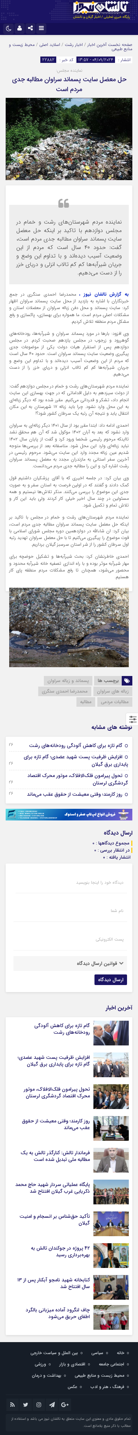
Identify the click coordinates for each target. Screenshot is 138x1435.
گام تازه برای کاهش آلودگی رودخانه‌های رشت (75, 745)
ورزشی (40, 1364)
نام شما (117, 911)
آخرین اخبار (97, 44)
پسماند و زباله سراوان (68, 680)
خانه (120, 1353)
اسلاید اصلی (49, 44)
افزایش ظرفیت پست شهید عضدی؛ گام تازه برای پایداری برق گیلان (76, 760)
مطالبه (86, 702)
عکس (72, 1386)
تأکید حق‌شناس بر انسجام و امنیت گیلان (54, 1219)
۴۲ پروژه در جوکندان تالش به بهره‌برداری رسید (60, 1251)
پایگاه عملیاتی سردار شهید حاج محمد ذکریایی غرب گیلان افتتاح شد (52, 1188)
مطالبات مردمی (115, 702)
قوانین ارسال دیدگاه (97, 963)
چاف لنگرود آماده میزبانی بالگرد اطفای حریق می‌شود (58, 1313)
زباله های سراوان (113, 691)
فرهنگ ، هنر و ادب (107, 1386)
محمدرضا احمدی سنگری (65, 691)
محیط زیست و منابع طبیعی (99, 1375)
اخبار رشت (74, 44)
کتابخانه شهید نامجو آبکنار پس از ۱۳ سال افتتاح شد (53, 1283)
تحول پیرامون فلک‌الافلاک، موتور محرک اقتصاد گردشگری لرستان (78, 779)
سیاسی (97, 1353)
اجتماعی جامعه (111, 1364)
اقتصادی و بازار (72, 1364)
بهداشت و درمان (46, 1375)
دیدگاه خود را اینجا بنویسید (99, 882)
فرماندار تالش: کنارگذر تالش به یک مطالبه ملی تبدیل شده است (55, 1156)
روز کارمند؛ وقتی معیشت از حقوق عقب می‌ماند (74, 794)
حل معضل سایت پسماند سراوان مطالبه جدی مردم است (69, 85)
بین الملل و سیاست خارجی (54, 1353)
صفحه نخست (119, 44)
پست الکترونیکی (109, 939)
